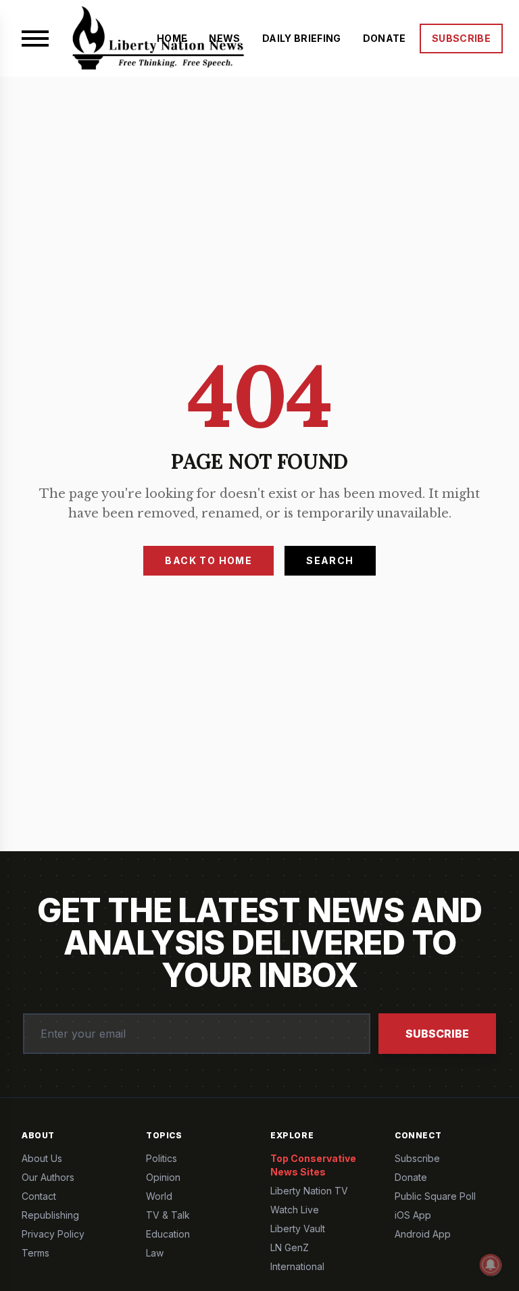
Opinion (163, 1177)
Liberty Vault (297, 1228)
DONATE (384, 38)
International (297, 1266)
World (159, 1196)
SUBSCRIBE (461, 38)
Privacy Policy (53, 1234)
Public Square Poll (435, 1196)
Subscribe (437, 1033)
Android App (423, 1234)
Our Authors (48, 1177)
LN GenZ (289, 1247)
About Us (42, 1158)
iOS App (413, 1215)
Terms (35, 1253)
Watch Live (294, 1209)
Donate (411, 1177)
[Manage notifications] (490, 1264)
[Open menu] (35, 38)
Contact (39, 1196)
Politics (161, 1158)
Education (168, 1234)
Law (155, 1253)
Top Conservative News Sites (313, 1165)
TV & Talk (168, 1215)
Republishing (50, 1215)
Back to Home (208, 560)
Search (329, 560)
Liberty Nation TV (309, 1190)
